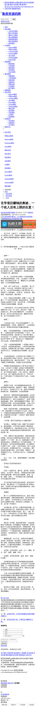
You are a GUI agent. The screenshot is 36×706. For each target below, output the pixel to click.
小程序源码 (12, 78)
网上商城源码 (13, 37)
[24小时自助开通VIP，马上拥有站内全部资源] (16, 216)
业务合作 (10, 683)
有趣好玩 (11, 82)
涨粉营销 (11, 80)
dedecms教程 (12, 94)
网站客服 (4, 683)
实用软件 (8, 119)
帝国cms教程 (12, 96)
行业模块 (11, 86)
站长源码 (8, 29)
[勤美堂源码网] (11, 14)
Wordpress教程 (9, 143)
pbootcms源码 (12, 53)
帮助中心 (8, 127)
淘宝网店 (11, 121)
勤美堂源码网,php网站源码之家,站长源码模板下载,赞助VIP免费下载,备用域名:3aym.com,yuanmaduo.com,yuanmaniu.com (19, 4)
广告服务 (23, 653)
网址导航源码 (13, 41)
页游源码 (11, 70)
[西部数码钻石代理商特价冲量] (11, 218)
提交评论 (4, 643)
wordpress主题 (13, 51)
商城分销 (11, 84)
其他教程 (11, 117)
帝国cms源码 (12, 49)
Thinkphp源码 (12, 57)
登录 (9, 8)
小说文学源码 (13, 31)
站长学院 (8, 92)
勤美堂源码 (11, 212)
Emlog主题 (12, 59)
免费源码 (11, 76)
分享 (7, 598)
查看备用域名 (16, 8)
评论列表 (4, 646)
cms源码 (7, 45)
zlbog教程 (11, 100)
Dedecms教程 (9, 139)
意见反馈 (30, 653)
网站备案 (8, 186)
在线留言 (11, 123)
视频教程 (8, 90)
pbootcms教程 (9, 182)
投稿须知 (22, 655)
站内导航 (15, 655)
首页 (6, 27)
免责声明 (10, 653)
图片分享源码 (13, 33)
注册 (6, 8)
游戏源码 (8, 61)
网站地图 (9, 655)
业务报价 (17, 653)
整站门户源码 (13, 35)
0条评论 (30, 212)
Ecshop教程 (12, 104)
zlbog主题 (11, 55)
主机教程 (11, 112)
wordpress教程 (13, 98)
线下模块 (11, 88)
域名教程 (11, 110)
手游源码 (11, 66)
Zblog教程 (8, 146)
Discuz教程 (12, 102)
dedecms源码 (12, 47)
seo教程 (11, 114)
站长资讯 (8, 154)
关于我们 (11, 125)
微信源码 (8, 74)
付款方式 (28, 655)
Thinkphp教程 (12, 106)
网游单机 (11, 64)
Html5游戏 (11, 72)
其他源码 (11, 43)
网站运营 (11, 108)
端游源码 (11, 68)
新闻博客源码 (13, 39)
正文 (7, 198)
